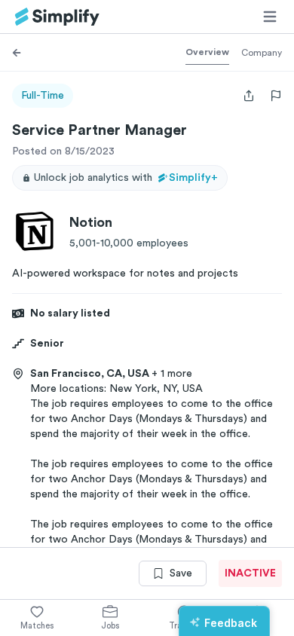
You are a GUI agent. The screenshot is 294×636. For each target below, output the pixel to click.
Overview (207, 52)
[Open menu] (270, 17)
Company (261, 52)
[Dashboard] (57, 17)
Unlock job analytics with (126, 178)
